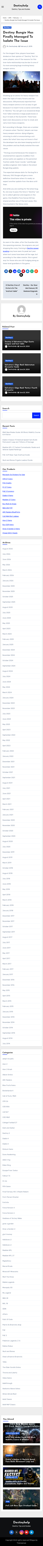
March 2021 (6, 804)
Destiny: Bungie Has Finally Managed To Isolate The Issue (18, 37)
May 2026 (6, 565)
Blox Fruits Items (9, 1085)
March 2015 (6, 1001)
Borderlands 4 (7, 1091)
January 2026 (7, 581)
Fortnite (5, 1202)
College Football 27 (9, 1123)
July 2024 (6, 676)
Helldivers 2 (7, 1240)
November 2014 (8, 1022)
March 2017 (6, 964)
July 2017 (6, 942)
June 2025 (6, 618)
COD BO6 (6, 1107)
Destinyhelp (21, 5)
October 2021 (7, 772)
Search (6, 409)
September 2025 (8, 602)
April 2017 (6, 958)
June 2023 (6, 719)
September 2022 (8, 735)
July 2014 (6, 1044)
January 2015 (7, 1012)
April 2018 (6, 895)
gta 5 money (7, 1234)
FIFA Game (6, 1186)
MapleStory (6, 1261)
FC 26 (4, 1181)
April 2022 (6, 746)
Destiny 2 (7, 27)
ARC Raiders (7, 1080)
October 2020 (7, 831)
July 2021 (6, 788)
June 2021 (6, 793)
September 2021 (8, 778)
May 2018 (6, 889)
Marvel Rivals (7, 1266)
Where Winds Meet (9, 1394)
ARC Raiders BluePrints (11, 512)
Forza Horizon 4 (8, 1208)
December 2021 (8, 762)
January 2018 (7, 911)
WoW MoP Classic (9, 1405)
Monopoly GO (7, 1288)
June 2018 (6, 884)
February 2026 (8, 575)
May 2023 (6, 724)
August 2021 (7, 783)
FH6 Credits (6, 483)
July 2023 (6, 714)
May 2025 (6, 623)
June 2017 (6, 948)
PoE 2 (4, 1335)
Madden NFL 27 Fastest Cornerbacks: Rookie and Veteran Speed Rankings (20, 1484)
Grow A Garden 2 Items (11, 529)
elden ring (6, 1160)
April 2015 (6, 996)
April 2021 (6, 799)
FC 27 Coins (6, 487)
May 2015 (6, 990)
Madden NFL (7, 1250)
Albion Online (7, 1075)
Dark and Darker (8, 1128)
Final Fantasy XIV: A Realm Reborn (15, 1192)
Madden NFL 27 (8, 1256)
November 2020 (8, 825)
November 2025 (8, 591)
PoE (3, 1330)
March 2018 (6, 900)
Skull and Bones (8, 1351)
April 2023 (6, 730)
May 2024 (6, 687)
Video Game (7, 1378)
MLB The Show (8, 1277)
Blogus (32, 1540)
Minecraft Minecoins (10, 1272)
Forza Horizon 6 (8, 1213)
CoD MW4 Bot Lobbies (10, 516)
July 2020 (6, 847)
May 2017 (6, 953)
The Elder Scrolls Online (11, 1367)
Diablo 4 (5, 1139)
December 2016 (8, 980)
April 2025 (6, 629)
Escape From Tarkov (10, 1170)
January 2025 (7, 645)
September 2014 (8, 1033)
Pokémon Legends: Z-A (11, 1341)
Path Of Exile (7, 1319)
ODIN (4, 1309)
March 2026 (7, 570)
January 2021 (7, 815)
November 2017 (8, 921)
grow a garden (8, 1224)
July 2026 (6, 554)
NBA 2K (5, 1298)
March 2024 (7, 692)
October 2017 (7, 926)
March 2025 (7, 634)
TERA (4, 1362)
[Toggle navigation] (2, 7)
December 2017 (8, 916)
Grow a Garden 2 (8, 1229)
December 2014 (8, 1017)
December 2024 (8, 650)
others (5, 1314)
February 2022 (8, 751)
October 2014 (7, 1028)
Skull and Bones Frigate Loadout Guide (17, 460)
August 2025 (7, 607)
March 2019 (6, 863)
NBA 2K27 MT (7, 508)
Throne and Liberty (9, 1373)
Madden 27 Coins (8, 500)
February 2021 (8, 809)
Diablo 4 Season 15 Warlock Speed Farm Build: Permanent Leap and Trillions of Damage (20, 1462)
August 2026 (7, 549)
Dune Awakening (9, 1154)
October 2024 (7, 660)
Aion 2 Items (7, 520)
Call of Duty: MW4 (9, 1096)
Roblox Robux (7, 1346)
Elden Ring (6, 1165)
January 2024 (7, 698)
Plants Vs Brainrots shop (11, 1325)
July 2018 (6, 879)
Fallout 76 (6, 1176)
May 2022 (6, 740)
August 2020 (7, 841)
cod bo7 (5, 1112)
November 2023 (8, 708)
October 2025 (7, 597)
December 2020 (8, 820)
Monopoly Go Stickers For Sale (13, 475)
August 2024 (7, 671)
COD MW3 (6, 1117)
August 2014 (7, 1038)
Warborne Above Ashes (11, 1389)
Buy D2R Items (8, 525)
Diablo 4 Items (7, 496)
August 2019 (7, 857)
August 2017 (7, 937)
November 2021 (8, 767)
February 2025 (8, 639)
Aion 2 (4, 1064)
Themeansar (21, 1543)
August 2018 (7, 873)
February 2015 (8, 1006)
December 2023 (8, 703)
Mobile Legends (8, 1282)
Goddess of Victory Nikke (12, 1218)
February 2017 (8, 969)
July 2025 (6, 613)
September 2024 (8, 666)
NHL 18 (5, 1303)
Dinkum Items (7, 1149)
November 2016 (8, 985)
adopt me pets (8, 1059)
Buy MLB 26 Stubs (9, 504)
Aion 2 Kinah (7, 1069)
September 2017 (8, 932)
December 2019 (8, 852)
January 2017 (7, 974)
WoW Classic (7, 1399)
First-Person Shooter (10, 1197)
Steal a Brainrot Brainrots (12, 1357)
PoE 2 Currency (8, 491)
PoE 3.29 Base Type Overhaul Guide (16, 455)
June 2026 (6, 559)
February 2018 (8, 905)
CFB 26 (5, 1101)
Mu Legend (6, 1293)
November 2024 (8, 655)
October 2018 (7, 868)
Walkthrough (7, 1383)
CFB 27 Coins (7, 479)
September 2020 (8, 836)
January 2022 (7, 756)
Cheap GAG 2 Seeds (9, 533)
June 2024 (6, 682)
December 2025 (8, 586)
